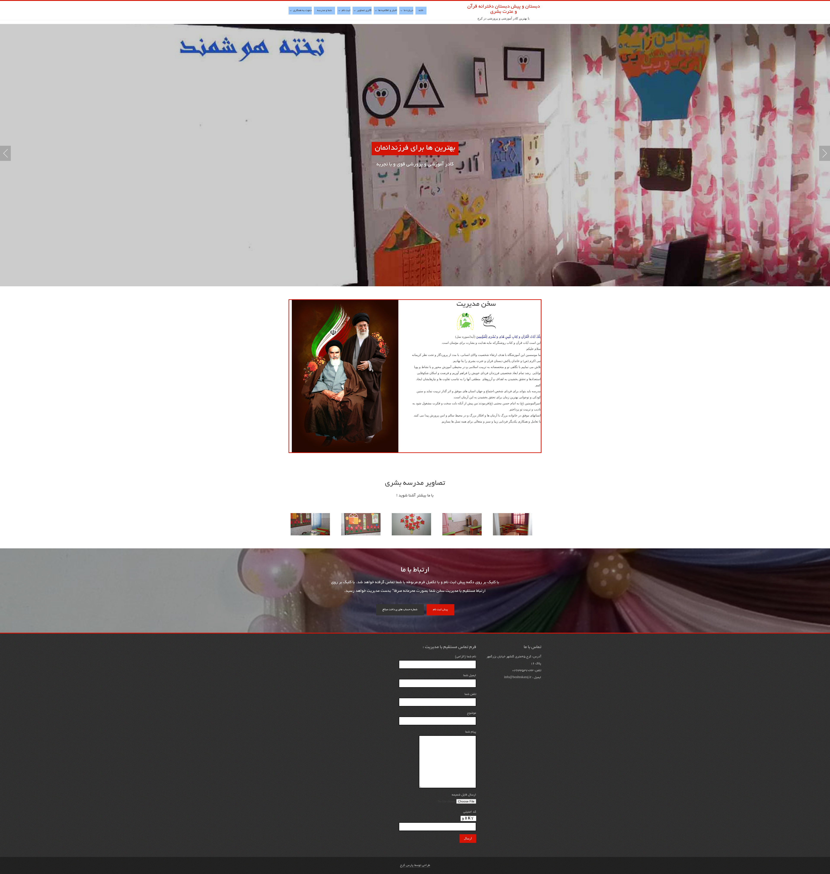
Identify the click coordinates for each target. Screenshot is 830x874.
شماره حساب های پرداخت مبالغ (399, 609)
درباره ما (408, 10)
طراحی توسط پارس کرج (415, 865)
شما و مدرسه (324, 10)
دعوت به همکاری (302, 10)
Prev (5, 153)
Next (824, 153)
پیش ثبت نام (440, 609)
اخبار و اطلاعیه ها (387, 10)
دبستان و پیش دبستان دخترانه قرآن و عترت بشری (503, 9)
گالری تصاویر (364, 10)
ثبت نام (346, 10)
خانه (421, 10)
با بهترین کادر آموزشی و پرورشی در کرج (503, 18)
